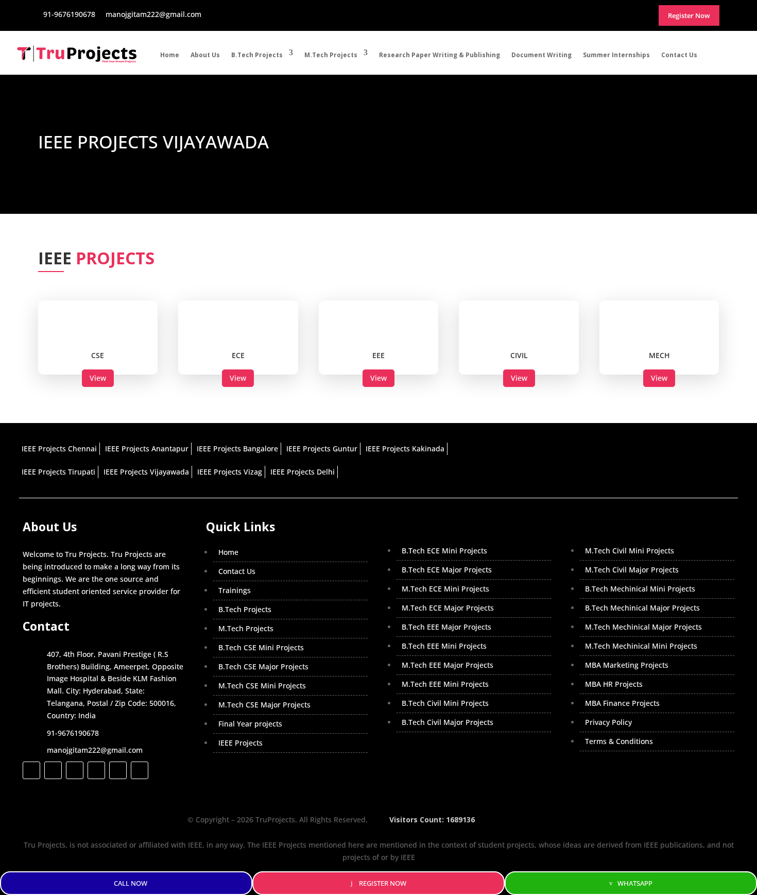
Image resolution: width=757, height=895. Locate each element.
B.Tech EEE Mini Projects (444, 646)
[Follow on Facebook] (31, 770)
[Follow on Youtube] (118, 770)
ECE (238, 355)
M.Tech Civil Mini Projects (629, 550)
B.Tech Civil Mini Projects (445, 703)
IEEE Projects (240, 743)
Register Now (382, 883)
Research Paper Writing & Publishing (439, 54)
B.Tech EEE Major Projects (446, 627)
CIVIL (519, 355)
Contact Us (679, 54)
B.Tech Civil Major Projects (447, 722)
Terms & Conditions (619, 741)
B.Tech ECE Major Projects (447, 570)
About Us (205, 54)
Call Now (130, 883)
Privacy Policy (608, 722)
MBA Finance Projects (622, 703)
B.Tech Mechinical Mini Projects (640, 589)
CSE (97, 355)
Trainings (234, 590)
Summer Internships (616, 54)
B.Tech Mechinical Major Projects (642, 608)
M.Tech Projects (330, 54)
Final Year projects (250, 724)
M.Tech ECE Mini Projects (445, 589)
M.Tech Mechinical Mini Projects (641, 646)
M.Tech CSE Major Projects (264, 705)
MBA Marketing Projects (626, 665)
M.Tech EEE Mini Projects (445, 684)
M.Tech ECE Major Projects (448, 608)
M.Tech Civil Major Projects (632, 570)
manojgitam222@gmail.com (95, 750)
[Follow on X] (53, 770)
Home (169, 54)
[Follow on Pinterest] (139, 770)
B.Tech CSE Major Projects (263, 666)
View (98, 378)
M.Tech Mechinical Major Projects (643, 627)
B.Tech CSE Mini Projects (261, 647)
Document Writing (541, 54)
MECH (659, 355)
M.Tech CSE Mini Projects (262, 685)
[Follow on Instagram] (74, 770)
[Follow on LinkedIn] (96, 770)
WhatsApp (634, 883)
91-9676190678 (73, 733)
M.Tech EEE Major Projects (447, 665)
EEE (378, 355)
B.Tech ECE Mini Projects (444, 550)
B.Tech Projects (257, 54)
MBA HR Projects (614, 684)
